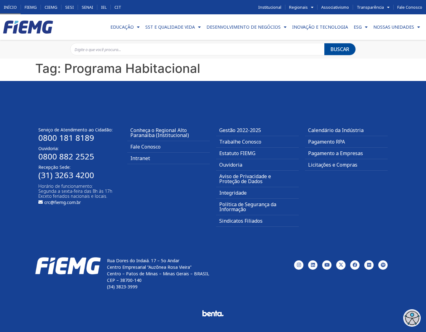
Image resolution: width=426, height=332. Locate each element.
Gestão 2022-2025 (240, 130)
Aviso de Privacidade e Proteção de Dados (245, 179)
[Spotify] (383, 265)
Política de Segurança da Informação (247, 207)
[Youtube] (327, 265)
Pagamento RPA (326, 141)
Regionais (298, 7)
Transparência (370, 7)
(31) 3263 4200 (66, 175)
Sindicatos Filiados (241, 220)
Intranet (140, 158)
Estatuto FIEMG (237, 153)
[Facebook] (355, 265)
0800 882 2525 (66, 156)
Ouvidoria (230, 164)
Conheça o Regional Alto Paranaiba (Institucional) (159, 133)
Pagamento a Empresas (335, 153)
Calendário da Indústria (336, 130)
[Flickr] (369, 265)
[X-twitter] (341, 265)
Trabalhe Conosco (240, 141)
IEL (104, 7)
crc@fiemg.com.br (62, 202)
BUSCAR (340, 49)
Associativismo (335, 7)
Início (10, 7)
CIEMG (51, 7)
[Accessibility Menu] (412, 318)
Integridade (233, 192)
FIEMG (31, 7)
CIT (117, 7)
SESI (69, 7)
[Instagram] (298, 265)
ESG (358, 27)
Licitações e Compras (332, 164)
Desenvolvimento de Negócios (243, 27)
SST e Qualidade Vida (170, 27)
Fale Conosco (409, 7)
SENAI (87, 7)
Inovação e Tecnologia (320, 27)
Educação (122, 27)
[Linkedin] (312, 265)
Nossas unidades (393, 27)
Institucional (269, 7)
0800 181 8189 (66, 137)
